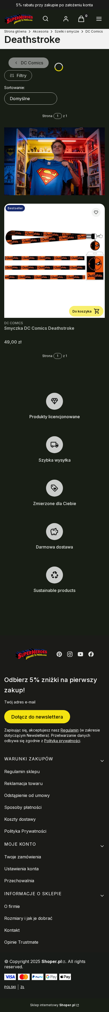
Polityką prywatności (62, 740)
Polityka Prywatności (25, 831)
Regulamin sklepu (22, 771)
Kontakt (12, 930)
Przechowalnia (19, 880)
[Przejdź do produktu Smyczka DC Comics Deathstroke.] (54, 261)
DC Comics (94, 31)
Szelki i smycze (67, 31)
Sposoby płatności (23, 807)
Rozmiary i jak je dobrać (28, 918)
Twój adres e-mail (19, 702)
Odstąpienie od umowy (27, 795)
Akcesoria (40, 31)
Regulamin (70, 730)
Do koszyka (82, 311)
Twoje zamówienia (22, 856)
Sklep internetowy (52, 1005)
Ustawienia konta (21, 868)
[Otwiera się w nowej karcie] (59, 654)
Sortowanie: (14, 87)
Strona (47, 116)
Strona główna (15, 31)
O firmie (12, 906)
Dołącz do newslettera (37, 717)
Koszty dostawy (20, 819)
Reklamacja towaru (23, 783)
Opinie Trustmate (21, 942)
